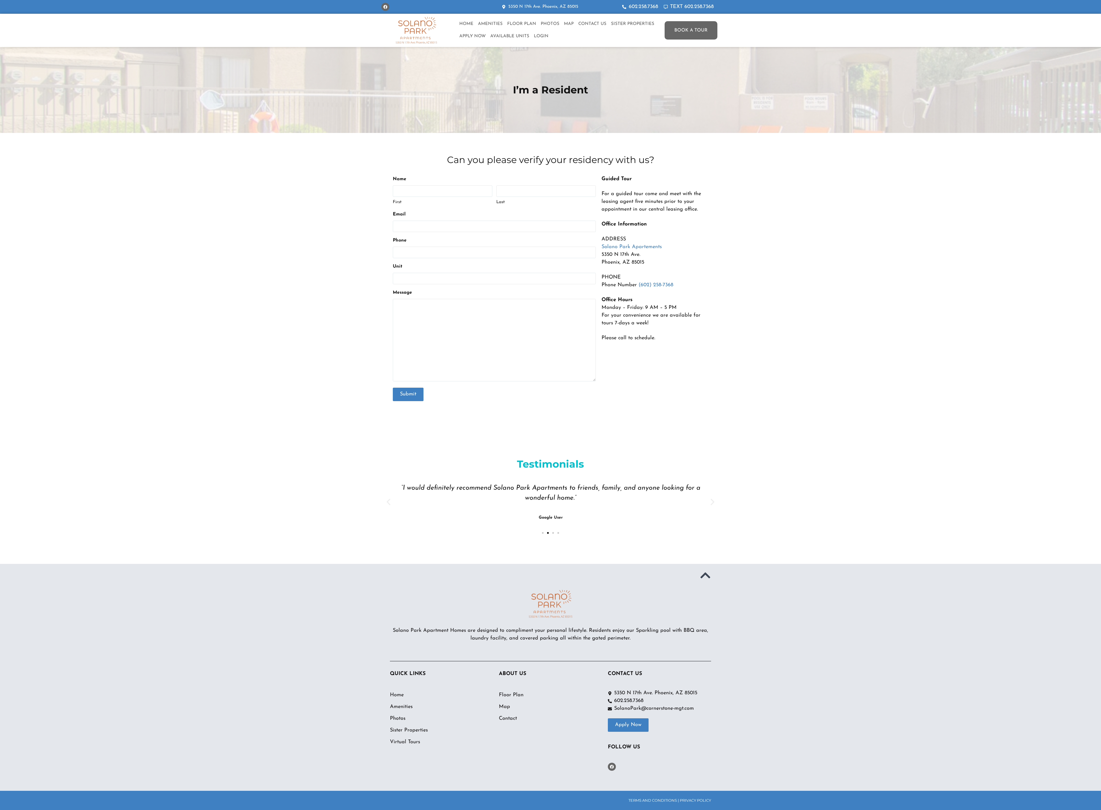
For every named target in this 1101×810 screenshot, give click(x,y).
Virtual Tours (405, 742)
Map (569, 24)
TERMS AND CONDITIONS (652, 800)
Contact (508, 718)
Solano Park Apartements (632, 247)
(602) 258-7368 (656, 285)
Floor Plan (521, 24)
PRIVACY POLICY (695, 800)
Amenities (490, 24)
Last (500, 202)
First (397, 202)
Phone (400, 240)
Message (402, 292)
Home (466, 24)
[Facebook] (385, 7)
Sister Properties (632, 24)
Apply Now (472, 36)
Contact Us (592, 24)
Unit (397, 266)
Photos (550, 24)
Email (399, 214)
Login (541, 36)
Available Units (509, 36)
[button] (388, 502)
